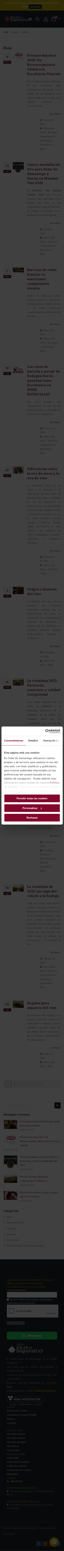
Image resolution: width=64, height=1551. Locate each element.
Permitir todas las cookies (32, 798)
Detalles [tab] (33, 740)
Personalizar (30, 808)
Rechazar (32, 817)
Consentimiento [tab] (13, 740)
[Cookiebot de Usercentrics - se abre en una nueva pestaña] (45, 731)
